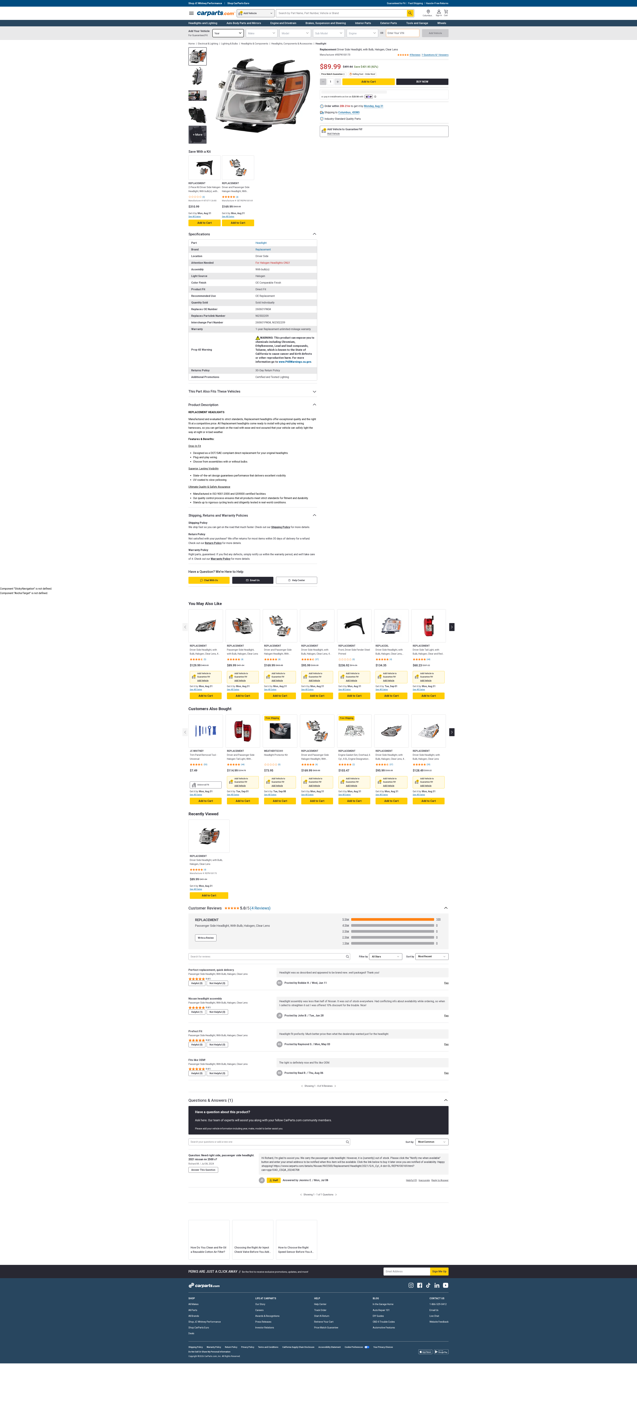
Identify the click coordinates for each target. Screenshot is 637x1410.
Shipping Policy (280, 527)
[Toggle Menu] (191, 13)
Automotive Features (384, 1332)
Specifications (199, 234)
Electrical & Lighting (208, 43)
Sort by (410, 956)
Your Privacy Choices (383, 1352)
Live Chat (434, 1321)
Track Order (320, 1315)
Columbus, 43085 (348, 112)
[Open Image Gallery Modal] (263, 95)
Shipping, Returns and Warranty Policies (218, 515)
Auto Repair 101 (381, 1315)
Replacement (263, 249)
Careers (259, 1315)
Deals (191, 1338)
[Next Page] (335, 1086)
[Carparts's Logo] (216, 13)
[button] (203, 680)
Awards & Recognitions (267, 1321)
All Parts (192, 1315)
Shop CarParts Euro (198, 1332)
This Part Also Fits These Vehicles (214, 391)
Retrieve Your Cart (323, 1326)
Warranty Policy (220, 558)
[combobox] (228, 33)
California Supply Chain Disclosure (298, 1352)
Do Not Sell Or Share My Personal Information (209, 1357)
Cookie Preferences (354, 1352)
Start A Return (321, 1321)
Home (191, 43)
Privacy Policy (247, 1352)
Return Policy (213, 543)
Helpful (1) (197, 1012)
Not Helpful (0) (217, 983)
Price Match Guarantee (326, 1332)
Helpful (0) (197, 983)
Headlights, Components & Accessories (291, 43)
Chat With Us (211, 580)
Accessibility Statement (329, 1352)
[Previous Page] (302, 1086)
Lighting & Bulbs (229, 43)
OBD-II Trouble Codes (384, 1326)
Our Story (260, 1309)
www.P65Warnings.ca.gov (295, 361)
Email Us (255, 580)
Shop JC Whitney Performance (204, 1326)
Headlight (261, 242)
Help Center (298, 580)
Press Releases (263, 1326)
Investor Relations (264, 1332)
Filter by (363, 956)
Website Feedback (439, 1326)
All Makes (193, 1309)
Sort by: (410, 1142)
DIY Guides (378, 1321)
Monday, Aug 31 (373, 106)
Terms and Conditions (268, 1352)
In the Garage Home (383, 1309)
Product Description (203, 405)
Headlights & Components (254, 43)
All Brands (193, 1321)
